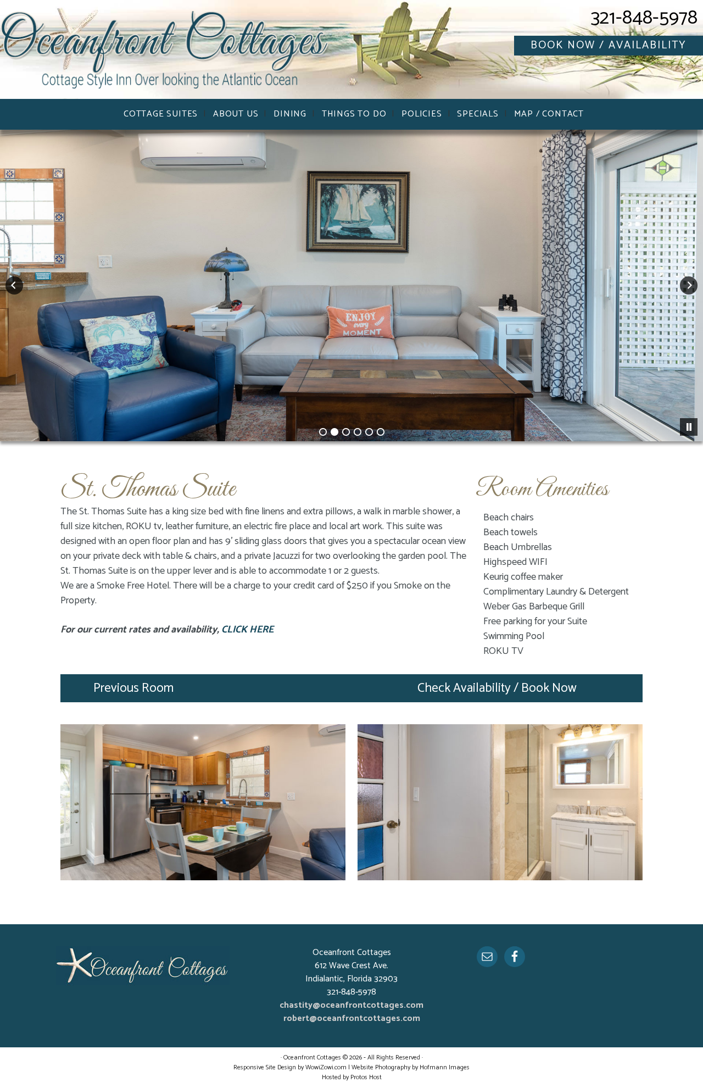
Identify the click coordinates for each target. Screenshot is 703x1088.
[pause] (689, 427)
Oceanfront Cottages (165, 52)
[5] (369, 432)
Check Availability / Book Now (497, 688)
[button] (14, 285)
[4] (357, 432)
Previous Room (133, 688)
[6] (380, 432)
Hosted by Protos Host (352, 1077)
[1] (323, 432)
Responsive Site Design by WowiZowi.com (290, 1067)
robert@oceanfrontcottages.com (351, 1018)
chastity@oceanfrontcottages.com (351, 1005)
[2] (334, 432)
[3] (346, 432)
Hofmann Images (445, 1067)
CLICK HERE (247, 629)
